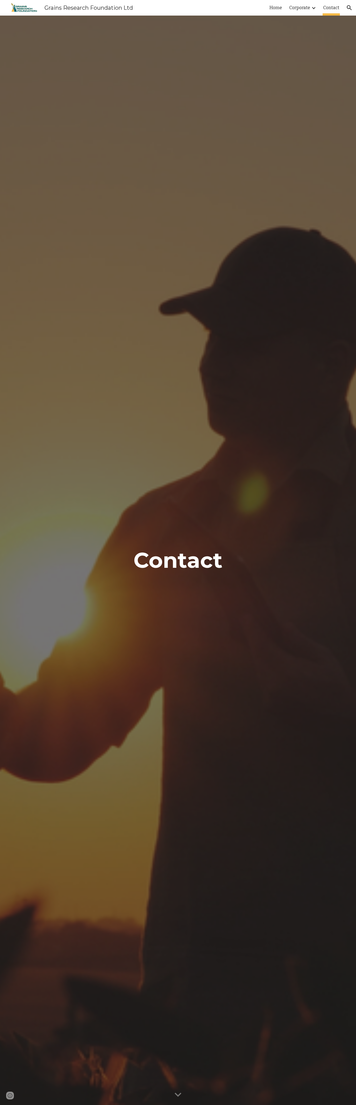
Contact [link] (331, 7)
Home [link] (276, 7)
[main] (178, 560)
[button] (349, 7)
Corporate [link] (299, 7)
